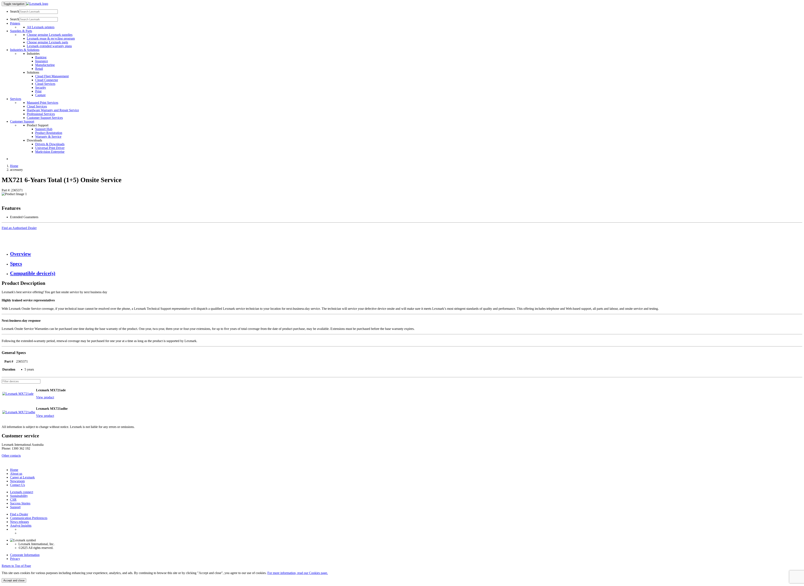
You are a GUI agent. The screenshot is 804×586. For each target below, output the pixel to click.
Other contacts (11, 455)
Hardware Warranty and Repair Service (53, 110)
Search (14, 11)
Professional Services (41, 114)
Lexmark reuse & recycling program (51, 38)
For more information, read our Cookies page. (297, 573)
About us (16, 473)
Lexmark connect (21, 492)
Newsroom (17, 481)
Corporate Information (25, 555)
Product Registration (48, 133)
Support (15, 507)
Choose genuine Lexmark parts (47, 42)
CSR (13, 499)
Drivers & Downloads (49, 144)
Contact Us (17, 485)
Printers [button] (15, 23)
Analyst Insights (20, 525)
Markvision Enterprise (49, 151)
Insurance (41, 61)
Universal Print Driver (49, 148)
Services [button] (15, 99)
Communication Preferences (28, 518)
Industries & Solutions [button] (24, 50)
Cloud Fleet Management (52, 76)
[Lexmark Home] (37, 3)
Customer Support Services (45, 117)
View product (45, 397)
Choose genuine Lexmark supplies (49, 34)
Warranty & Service (48, 136)
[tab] (406, 254)
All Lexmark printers (40, 27)
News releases (19, 522)
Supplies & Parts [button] (21, 31)
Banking (40, 57)
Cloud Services (45, 84)
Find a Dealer (19, 514)
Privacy (15, 558)
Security (40, 87)
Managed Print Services (42, 102)
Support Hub (43, 129)
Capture (40, 95)
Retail (39, 68)
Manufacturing (45, 65)
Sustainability (19, 496)
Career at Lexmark (22, 477)
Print (38, 91)
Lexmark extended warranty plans (49, 46)
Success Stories (20, 503)
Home (14, 166)
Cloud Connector (46, 80)
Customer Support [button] (22, 121)
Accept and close (13, 580)
